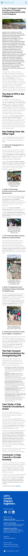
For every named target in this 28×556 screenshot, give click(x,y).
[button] (26, 2)
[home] (7, 2)
